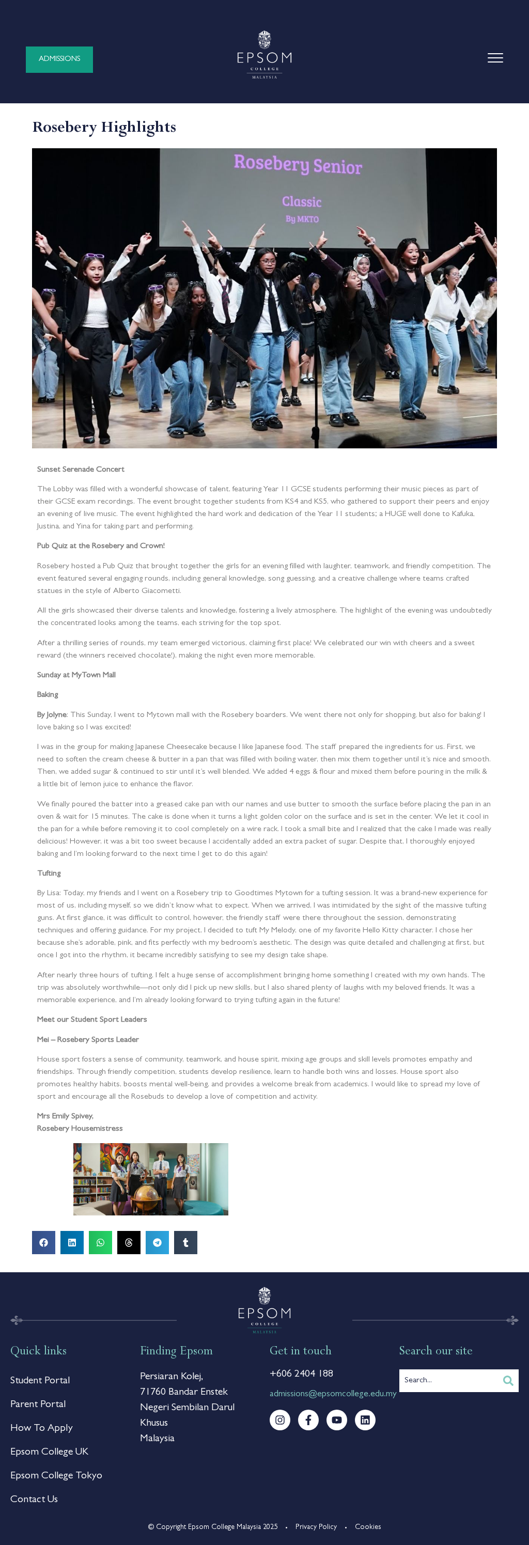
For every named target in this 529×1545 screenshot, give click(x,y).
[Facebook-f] (308, 1420)
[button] (43, 1242)
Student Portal (40, 1381)
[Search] (508, 1380)
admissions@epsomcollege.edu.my (333, 1394)
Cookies (368, 1527)
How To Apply (41, 1429)
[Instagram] (280, 1420)
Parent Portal (38, 1405)
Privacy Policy (316, 1527)
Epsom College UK (49, 1452)
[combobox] (448, 1380)
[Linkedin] (365, 1420)
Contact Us (34, 1500)
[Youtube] (336, 1420)
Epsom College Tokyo (56, 1476)
